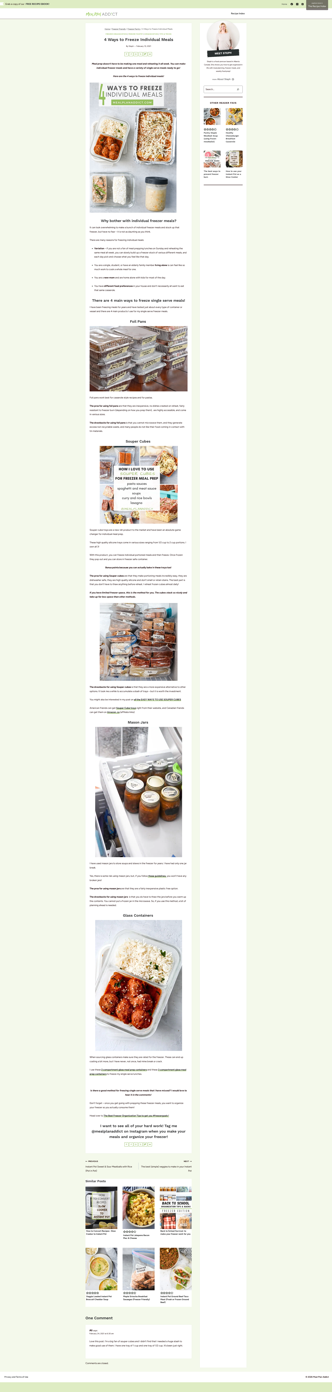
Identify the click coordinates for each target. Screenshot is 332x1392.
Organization (151, 34)
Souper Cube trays (126, 708)
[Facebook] (291, 4)
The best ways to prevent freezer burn (212, 174)
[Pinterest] (302, 4)
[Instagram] (297, 4)
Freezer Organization (116, 34)
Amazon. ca (113, 712)
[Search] (238, 89)
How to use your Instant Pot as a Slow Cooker (233, 174)
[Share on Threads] (136, 54)
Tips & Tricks (166, 34)
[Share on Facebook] (131, 54)
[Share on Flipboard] (145, 54)
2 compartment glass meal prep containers (124, 1069)
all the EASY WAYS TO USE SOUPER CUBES (157, 699)
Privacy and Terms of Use (16, 1377)
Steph (131, 46)
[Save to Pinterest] (126, 54)
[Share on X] (141, 54)
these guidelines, (157, 876)
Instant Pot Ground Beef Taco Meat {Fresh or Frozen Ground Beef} (174, 1299)
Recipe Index (238, 13)
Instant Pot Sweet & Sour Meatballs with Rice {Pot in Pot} (108, 1166)
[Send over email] (150, 54)
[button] (124, 1231)
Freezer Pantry (135, 34)
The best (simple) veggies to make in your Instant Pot (166, 1166)
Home (284, 4)
